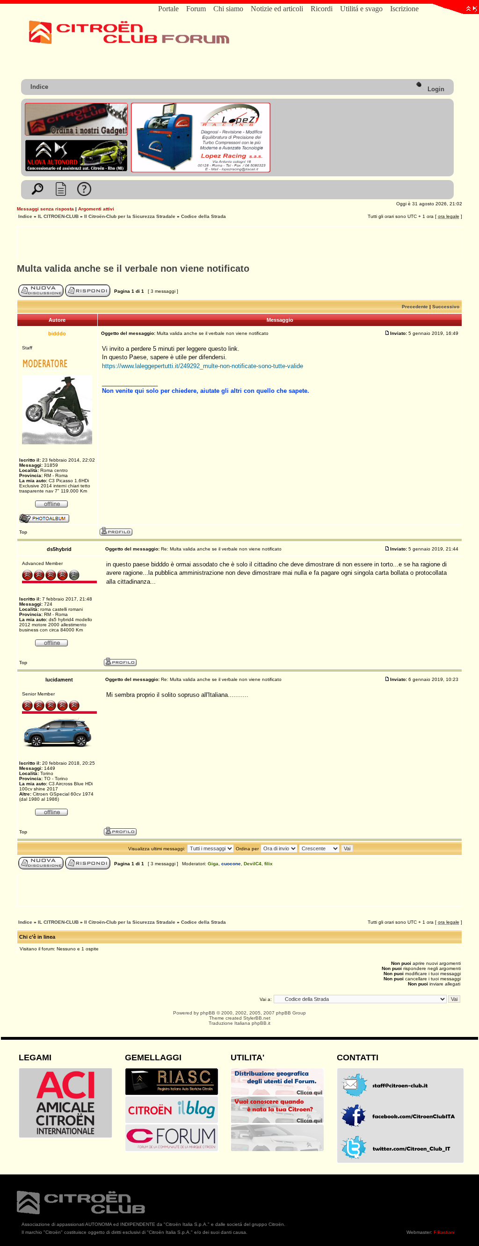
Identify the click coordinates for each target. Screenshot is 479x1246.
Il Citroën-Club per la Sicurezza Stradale (129, 216)
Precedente (415, 306)
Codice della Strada (203, 216)
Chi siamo (228, 9)
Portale (168, 9)
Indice (39, 86)
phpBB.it (261, 1023)
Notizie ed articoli (277, 9)
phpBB (207, 1012)
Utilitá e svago (361, 9)
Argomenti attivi (96, 208)
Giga (213, 863)
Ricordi (322, 9)
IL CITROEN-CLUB (58, 216)
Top (23, 532)
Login (435, 89)
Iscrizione (404, 9)
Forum (196, 9)
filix (268, 863)
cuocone (231, 863)
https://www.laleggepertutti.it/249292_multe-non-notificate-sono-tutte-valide (202, 365)
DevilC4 (252, 863)
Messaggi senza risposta (45, 208)
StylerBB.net (256, 1018)
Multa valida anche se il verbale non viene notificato (133, 268)
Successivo (445, 306)
